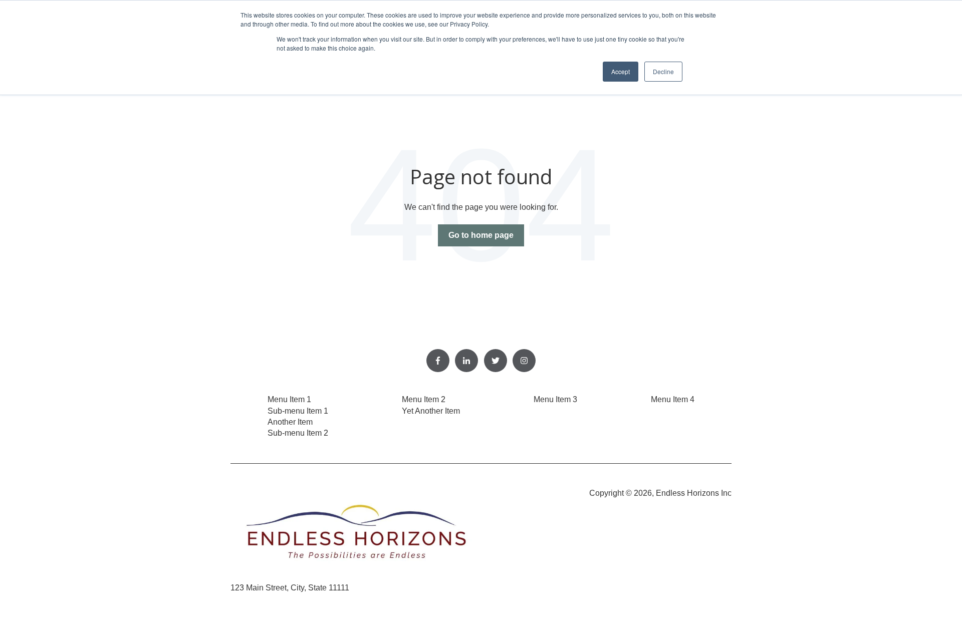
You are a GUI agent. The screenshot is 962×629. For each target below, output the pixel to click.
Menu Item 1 (289, 399)
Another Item (290, 422)
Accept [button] (620, 71)
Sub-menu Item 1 (298, 411)
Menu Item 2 (423, 399)
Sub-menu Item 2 (298, 433)
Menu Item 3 (555, 399)
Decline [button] (663, 71)
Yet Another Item (431, 411)
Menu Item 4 (672, 399)
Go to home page (481, 235)
